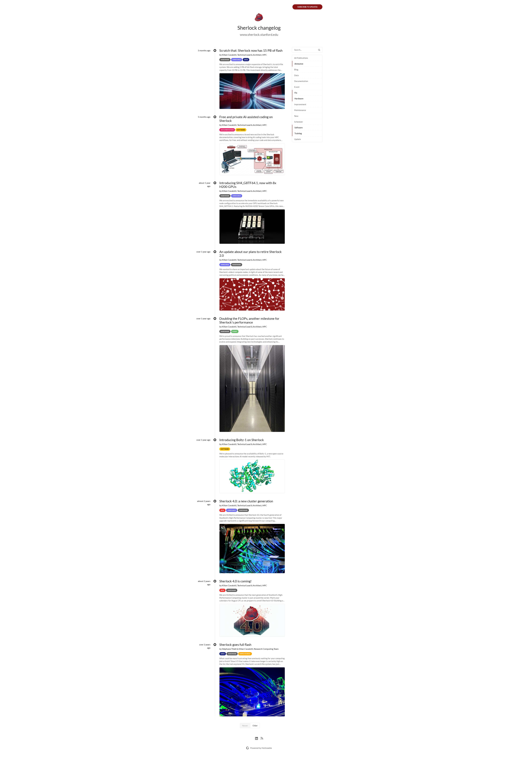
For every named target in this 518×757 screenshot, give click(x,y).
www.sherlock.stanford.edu (259, 34)
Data (296, 75)
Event (296, 87)
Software (298, 127)
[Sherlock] (259, 18)
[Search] (319, 50)
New (296, 116)
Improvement (300, 104)
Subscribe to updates (307, 7)
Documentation (301, 81)
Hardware (298, 98)
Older (255, 725)
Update (297, 139)
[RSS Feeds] (262, 738)
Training (298, 133)
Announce (298, 63)
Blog (296, 69)
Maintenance (300, 110)
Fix (295, 93)
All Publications (301, 58)
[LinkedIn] (258, 738)
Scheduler (298, 122)
